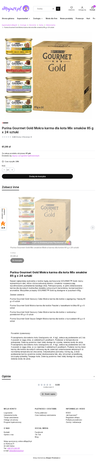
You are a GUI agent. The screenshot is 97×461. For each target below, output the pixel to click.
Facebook (39, 432)
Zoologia (23, 25)
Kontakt (7, 432)
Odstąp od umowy (11, 420)
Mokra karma (50, 25)
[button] (58, 9)
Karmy (41, 25)
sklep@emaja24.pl (16, 451)
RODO (68, 413)
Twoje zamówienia (11, 417)
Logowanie (8, 413)
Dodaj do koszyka (37, 176)
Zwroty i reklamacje (73, 422)
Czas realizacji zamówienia (45, 415)
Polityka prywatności (74, 420)
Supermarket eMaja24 (9, 25)
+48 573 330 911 (13, 448)
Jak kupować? (71, 415)
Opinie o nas (9, 435)
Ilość (3, 166)
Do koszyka (17, 260)
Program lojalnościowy (12, 422)
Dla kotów (32, 25)
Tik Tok (38, 435)
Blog (36, 437)
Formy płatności (41, 413)
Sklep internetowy (46, 458)
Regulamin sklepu (73, 417)
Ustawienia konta (10, 415)
